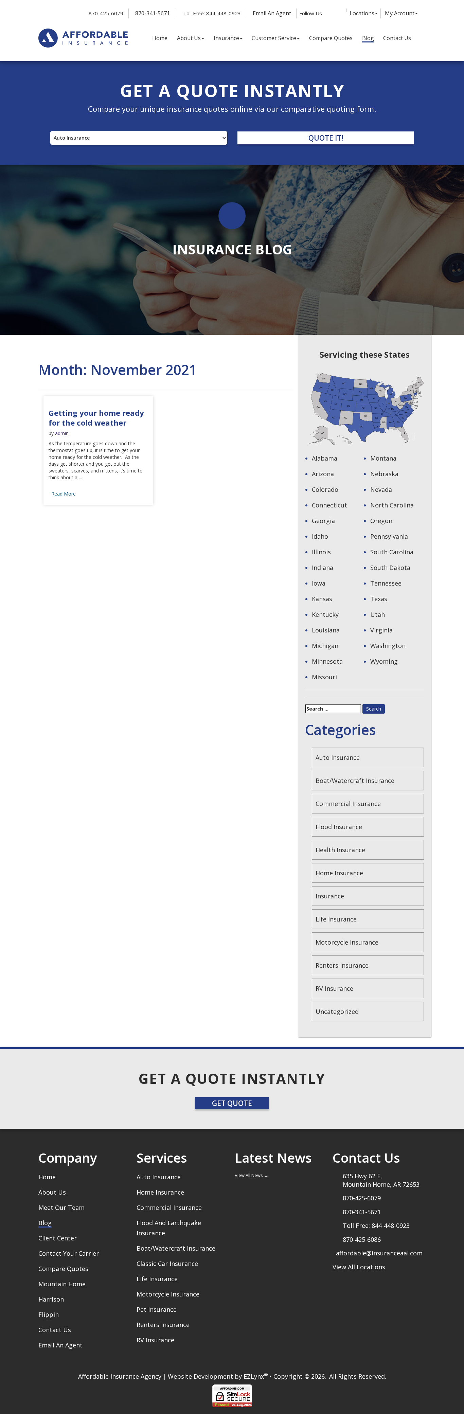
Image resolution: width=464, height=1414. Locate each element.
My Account (399, 13)
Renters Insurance (342, 965)
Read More (63, 493)
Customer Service (274, 38)
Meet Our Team (61, 1207)
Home (159, 38)
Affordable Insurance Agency (119, 1376)
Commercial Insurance (348, 804)
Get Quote (232, 1103)
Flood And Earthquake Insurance (169, 1228)
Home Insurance (339, 873)
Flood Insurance (339, 827)
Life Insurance (336, 919)
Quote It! (325, 138)
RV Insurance (334, 988)
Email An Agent (271, 13)
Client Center (57, 1238)
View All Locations (359, 1267)
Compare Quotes (331, 38)
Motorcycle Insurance (347, 942)
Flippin (48, 1314)
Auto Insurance (338, 757)
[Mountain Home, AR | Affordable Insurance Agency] (83, 38)
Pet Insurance (157, 1309)
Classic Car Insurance (167, 1263)
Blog (368, 38)
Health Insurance (340, 850)
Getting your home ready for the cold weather (96, 418)
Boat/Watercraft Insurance (355, 780)
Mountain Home (62, 1284)
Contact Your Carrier (68, 1253)
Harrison (51, 1299)
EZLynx (254, 1376)
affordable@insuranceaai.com (379, 1253)
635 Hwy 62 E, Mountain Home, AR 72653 (381, 1180)
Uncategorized (337, 1011)
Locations (362, 13)
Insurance (226, 38)
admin (62, 433)
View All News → (251, 1175)
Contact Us (397, 38)
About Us (189, 38)
